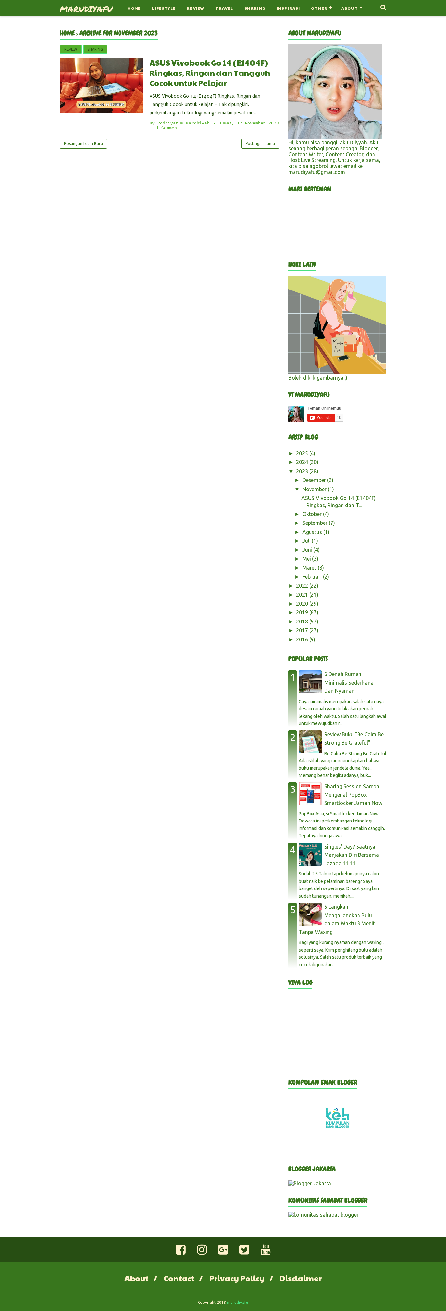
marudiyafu (86, 9)
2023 (302, 471)
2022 (302, 586)
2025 (302, 453)
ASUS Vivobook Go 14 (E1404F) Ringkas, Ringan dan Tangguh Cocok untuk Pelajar (210, 72)
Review (195, 8)
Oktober (312, 514)
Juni (307, 550)
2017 (302, 630)
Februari (312, 577)
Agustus (312, 532)
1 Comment (168, 128)
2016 (302, 639)
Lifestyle (164, 8)
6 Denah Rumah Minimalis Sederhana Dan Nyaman (349, 682)
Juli (307, 541)
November (315, 489)
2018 (302, 621)
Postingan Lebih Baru (83, 143)
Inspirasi (288, 8)
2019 (302, 612)
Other (319, 8)
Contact (179, 1278)
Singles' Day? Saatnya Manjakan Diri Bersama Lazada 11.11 (351, 855)
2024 (302, 462)
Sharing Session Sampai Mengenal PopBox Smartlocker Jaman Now (353, 794)
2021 (302, 595)
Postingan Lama (260, 143)
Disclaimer (300, 1278)
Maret (310, 568)
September (315, 523)
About (349, 8)
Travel (224, 8)
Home (134, 8)
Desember (314, 480)
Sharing (254, 8)
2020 (302, 603)
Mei (307, 559)
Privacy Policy (236, 1278)
